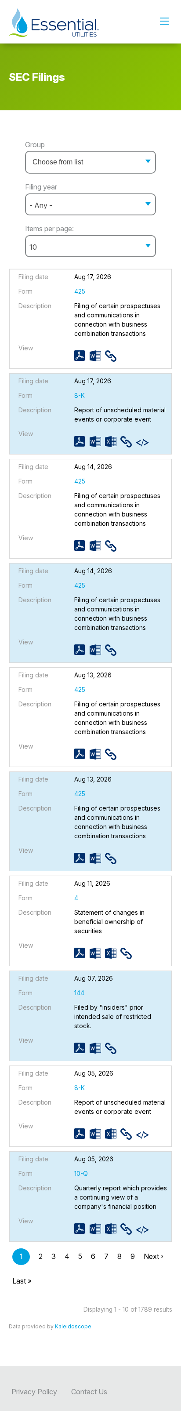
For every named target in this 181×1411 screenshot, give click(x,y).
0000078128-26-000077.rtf (97, 1228)
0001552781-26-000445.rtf (97, 649)
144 (79, 992)
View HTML (112, 356)
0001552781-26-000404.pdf (82, 1133)
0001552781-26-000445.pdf (82, 649)
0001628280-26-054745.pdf (82, 1048)
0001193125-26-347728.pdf (82, 754)
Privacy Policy (34, 1391)
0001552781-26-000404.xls (112, 1133)
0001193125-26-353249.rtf (97, 355)
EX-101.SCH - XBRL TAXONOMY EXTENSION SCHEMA (143, 442)
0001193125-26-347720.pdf (82, 858)
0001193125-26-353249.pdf (82, 355)
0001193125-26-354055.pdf (82, 441)
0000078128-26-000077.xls (112, 1228)
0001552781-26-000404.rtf (97, 1133)
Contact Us (89, 1391)
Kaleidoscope (73, 1326)
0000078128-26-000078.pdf (82, 953)
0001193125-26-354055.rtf (97, 441)
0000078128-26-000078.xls (112, 953)
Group (35, 144)
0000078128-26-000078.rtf (97, 953)
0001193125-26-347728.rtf (97, 754)
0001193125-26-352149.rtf (97, 545)
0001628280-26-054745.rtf (97, 1048)
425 (79, 291)
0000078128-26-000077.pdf (82, 1228)
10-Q (81, 1173)
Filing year (41, 186)
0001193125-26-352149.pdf (82, 545)
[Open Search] (164, 21)
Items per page (48, 228)
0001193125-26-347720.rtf (97, 858)
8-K (79, 395)
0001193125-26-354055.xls (112, 441)
